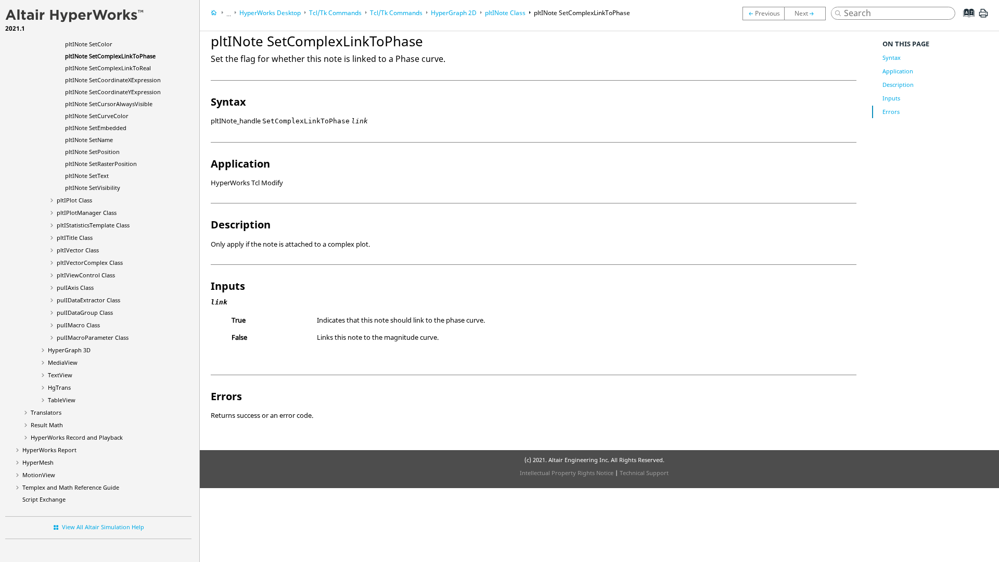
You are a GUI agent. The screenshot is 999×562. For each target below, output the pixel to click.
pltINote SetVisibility (92, 187)
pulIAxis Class (75, 287)
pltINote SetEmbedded (95, 128)
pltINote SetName (89, 140)
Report (49, 450)
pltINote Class (505, 12)
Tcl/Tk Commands (335, 12)
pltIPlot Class (74, 200)
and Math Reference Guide (70, 487)
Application (897, 71)
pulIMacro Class (78, 325)
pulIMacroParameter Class (93, 337)
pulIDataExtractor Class (88, 300)
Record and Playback (77, 437)
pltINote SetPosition (92, 152)
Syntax (891, 57)
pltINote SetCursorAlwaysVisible (108, 104)
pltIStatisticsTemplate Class (93, 225)
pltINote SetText (87, 176)
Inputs (891, 98)
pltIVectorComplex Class (90, 262)
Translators (46, 412)
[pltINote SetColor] (763, 13)
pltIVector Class (78, 250)
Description (898, 84)
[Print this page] (983, 17)
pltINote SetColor (88, 44)
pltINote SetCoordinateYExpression (113, 92)
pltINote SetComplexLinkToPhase (110, 56)
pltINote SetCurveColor (97, 116)
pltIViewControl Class (86, 275)
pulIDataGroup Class (85, 312)
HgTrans (59, 387)
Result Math (47, 425)
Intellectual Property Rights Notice (566, 473)
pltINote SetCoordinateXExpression (113, 80)
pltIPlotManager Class (87, 212)
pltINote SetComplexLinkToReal (108, 68)
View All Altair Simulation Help (103, 527)
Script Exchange (44, 499)
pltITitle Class (75, 237)
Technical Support (644, 473)
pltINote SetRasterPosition (101, 164)
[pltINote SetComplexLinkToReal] (807, 13)
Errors (891, 112)
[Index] (965, 20)
